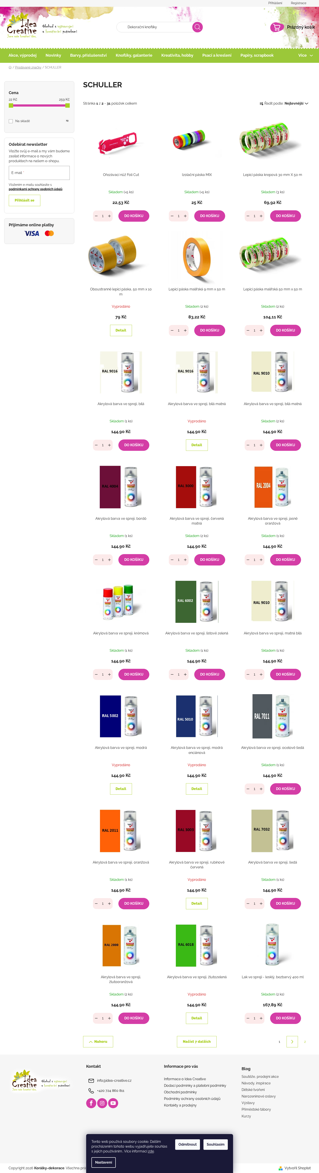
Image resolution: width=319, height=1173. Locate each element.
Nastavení (103, 1162)
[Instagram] (102, 1103)
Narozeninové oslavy (259, 1096)
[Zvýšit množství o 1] (109, 216)
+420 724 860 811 (110, 1091)
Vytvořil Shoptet (298, 1168)
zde (151, 1151)
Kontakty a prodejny (180, 1105)
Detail (121, 330)
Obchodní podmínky (180, 1092)
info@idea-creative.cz (114, 1080)
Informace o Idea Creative (185, 1079)
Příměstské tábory (256, 1109)
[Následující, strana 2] (292, 1041)
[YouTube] (113, 1103)
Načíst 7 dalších (197, 1042)
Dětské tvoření (253, 1090)
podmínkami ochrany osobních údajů (35, 189)
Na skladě (41, 121)
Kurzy (246, 1116)
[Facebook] (91, 1103)
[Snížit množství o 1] (96, 216)
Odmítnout (187, 1144)
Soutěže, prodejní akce (260, 1077)
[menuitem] (22, 55)
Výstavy (248, 1103)
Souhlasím (216, 1144)
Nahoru (100, 1042)
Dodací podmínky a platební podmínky (195, 1085)
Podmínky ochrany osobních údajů (192, 1099)
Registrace (298, 3)
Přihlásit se (24, 200)
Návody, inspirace (256, 1083)
